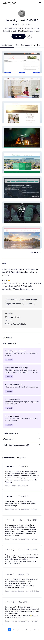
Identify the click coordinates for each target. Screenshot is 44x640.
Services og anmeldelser (30, 45)
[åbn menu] (40, 3)
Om (16, 45)
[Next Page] (39, 629)
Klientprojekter (7, 45)
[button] (22, 62)
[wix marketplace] (9, 3)
